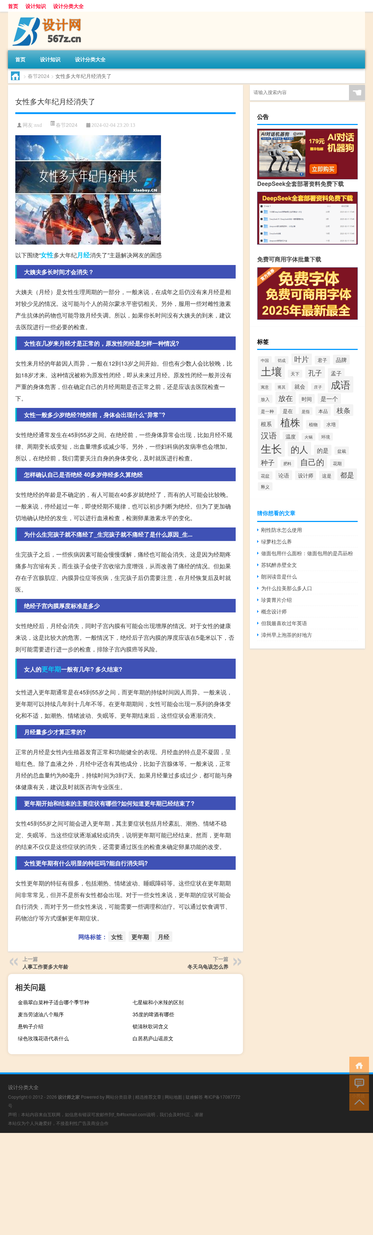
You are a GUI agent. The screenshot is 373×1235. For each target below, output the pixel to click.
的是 (323, 450)
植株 (290, 422)
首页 (13, 5)
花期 (337, 463)
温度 (291, 436)
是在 (288, 410)
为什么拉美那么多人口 (286, 588)
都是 (347, 474)
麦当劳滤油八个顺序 (41, 1014)
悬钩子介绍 (30, 1026)
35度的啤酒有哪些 (153, 1014)
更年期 (51, 669)
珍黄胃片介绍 (276, 599)
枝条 (343, 410)
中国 (265, 360)
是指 (306, 411)
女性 (47, 255)
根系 (266, 424)
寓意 (265, 387)
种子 (268, 462)
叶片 (301, 359)
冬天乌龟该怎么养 (208, 966)
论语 (283, 475)
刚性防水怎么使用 (281, 529)
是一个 (329, 398)
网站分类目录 (119, 1097)
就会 (299, 386)
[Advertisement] (186, 1184)
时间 (307, 398)
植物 (313, 424)
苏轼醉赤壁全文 (279, 564)
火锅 (309, 437)
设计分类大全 (68, 5)
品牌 (341, 359)
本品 (323, 411)
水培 (331, 424)
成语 (340, 384)
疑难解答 (194, 1097)
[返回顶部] (357, 1101)
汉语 (269, 435)
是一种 (267, 411)
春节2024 (39, 75)
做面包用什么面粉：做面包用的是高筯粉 (307, 553)
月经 (83, 255)
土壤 (271, 370)
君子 (322, 360)
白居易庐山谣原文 (153, 1038)
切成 (282, 360)
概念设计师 (274, 611)
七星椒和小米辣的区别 (158, 1002)
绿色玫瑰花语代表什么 (43, 1038)
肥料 (287, 463)
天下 (295, 374)
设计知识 (35, 5)
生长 (271, 448)
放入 (265, 399)
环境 (325, 437)
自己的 (312, 461)
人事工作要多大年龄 (45, 966)
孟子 (336, 373)
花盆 (265, 475)
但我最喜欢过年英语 (284, 623)
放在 (285, 398)
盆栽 (341, 451)
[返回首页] (357, 1065)
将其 (282, 387)
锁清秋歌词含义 (150, 1026)
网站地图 (173, 1097)
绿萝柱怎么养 (276, 541)
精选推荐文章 (148, 1097)
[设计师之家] (46, 14)
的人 (299, 449)
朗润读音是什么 (279, 576)
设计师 (305, 475)
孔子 (315, 372)
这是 (326, 475)
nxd (38, 125)
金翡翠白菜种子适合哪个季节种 (53, 1002)
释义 (265, 486)
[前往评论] (357, 1083)
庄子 (318, 387)
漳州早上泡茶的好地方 (286, 634)
